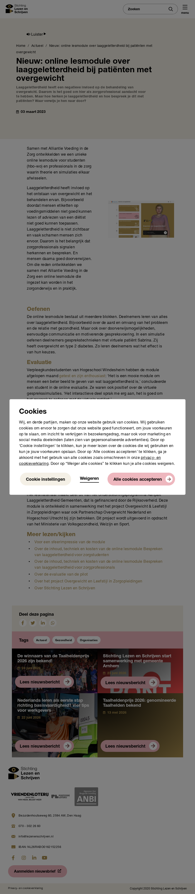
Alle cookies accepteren (137, 480)
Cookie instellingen (45, 480)
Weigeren (89, 479)
